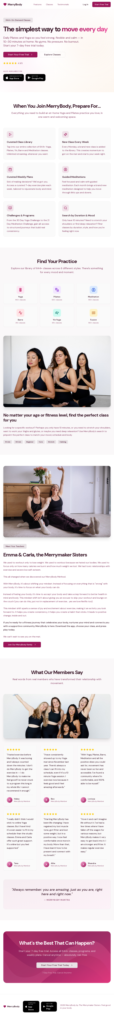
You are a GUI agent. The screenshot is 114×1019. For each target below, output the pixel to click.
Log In (85, 4)
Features (38, 4)
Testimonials (63, 4)
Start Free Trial (101, 4)
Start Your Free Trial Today (55, 965)
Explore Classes (52, 54)
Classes (49, 4)
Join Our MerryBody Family (20, 644)
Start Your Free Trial (18, 54)
